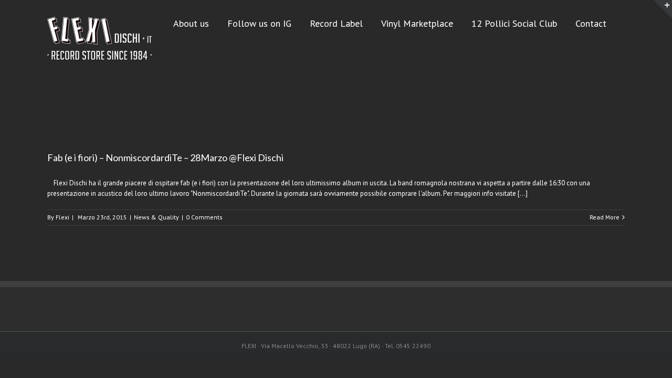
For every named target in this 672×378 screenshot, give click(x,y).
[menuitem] (200, 22)
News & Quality (156, 217)
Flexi (62, 217)
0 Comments (204, 217)
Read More (605, 217)
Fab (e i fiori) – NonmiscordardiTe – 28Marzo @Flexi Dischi (165, 157)
